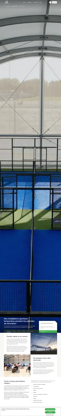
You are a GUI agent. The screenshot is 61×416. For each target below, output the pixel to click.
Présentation (9, 331)
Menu (55, 2)
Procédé (19, 331)
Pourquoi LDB (36, 2)
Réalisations (29, 2)
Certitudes (24, 331)
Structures (14, 331)
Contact (40, 2)
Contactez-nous (43, 331)
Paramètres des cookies (50, 414)
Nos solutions (19, 2)
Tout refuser (50, 412)
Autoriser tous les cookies (50, 409)
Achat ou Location (30, 331)
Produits (24, 2)
